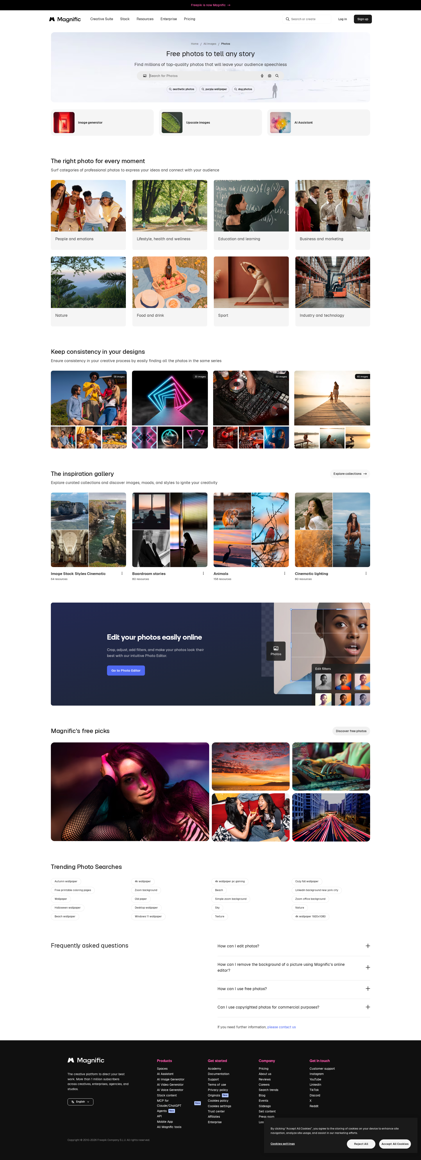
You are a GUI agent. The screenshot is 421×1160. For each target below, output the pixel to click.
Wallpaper (61, 899)
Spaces (162, 1069)
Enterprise (215, 1122)
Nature (299, 907)
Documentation (218, 1074)
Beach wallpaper (65, 916)
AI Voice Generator (170, 1090)
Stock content (167, 1095)
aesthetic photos (183, 89)
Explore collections (348, 474)
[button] (80, 1101)
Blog (262, 1095)
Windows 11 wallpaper (148, 916)
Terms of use (217, 1085)
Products (164, 1060)
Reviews (265, 1079)
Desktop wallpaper (146, 907)
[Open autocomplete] (143, 75)
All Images (209, 44)
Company (267, 1060)
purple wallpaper (216, 89)
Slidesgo (265, 1106)
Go (61, 832)
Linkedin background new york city (316, 890)
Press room (266, 1117)
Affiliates (214, 1117)
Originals (218, 1095)
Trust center (216, 1111)
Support (213, 1079)
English (80, 1101)
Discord (315, 1095)
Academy (214, 1069)
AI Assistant (165, 1074)
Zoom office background (310, 899)
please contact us (281, 1027)
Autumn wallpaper (66, 881)
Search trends (268, 1090)
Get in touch (320, 1060)
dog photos (245, 89)
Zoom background (146, 890)
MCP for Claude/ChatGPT (178, 1103)
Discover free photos (351, 731)
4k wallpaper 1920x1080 (310, 916)
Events (263, 1101)
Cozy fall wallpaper (307, 881)
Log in (342, 19)
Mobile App (165, 1122)
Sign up (362, 19)
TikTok (314, 1090)
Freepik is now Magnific (208, 5)
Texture (219, 916)
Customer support (322, 1069)
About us (265, 1074)
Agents (165, 1111)
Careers (264, 1085)
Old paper (141, 899)
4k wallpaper (143, 881)
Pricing (189, 19)
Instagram (317, 1074)
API (159, 1116)
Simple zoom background (230, 899)
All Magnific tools (169, 1127)
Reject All (361, 1144)
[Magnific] (86, 1061)
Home (194, 44)
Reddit (314, 1106)
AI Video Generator (170, 1085)
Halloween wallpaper (68, 907)
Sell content (267, 1111)
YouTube (315, 1079)
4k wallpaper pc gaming (230, 881)
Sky (217, 907)
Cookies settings (219, 1106)
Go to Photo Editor (126, 670)
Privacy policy (218, 1090)
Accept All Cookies (395, 1144)
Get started (217, 1060)
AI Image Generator (170, 1079)
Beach (219, 890)
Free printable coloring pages (73, 890)
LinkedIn (315, 1085)
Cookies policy (218, 1101)
